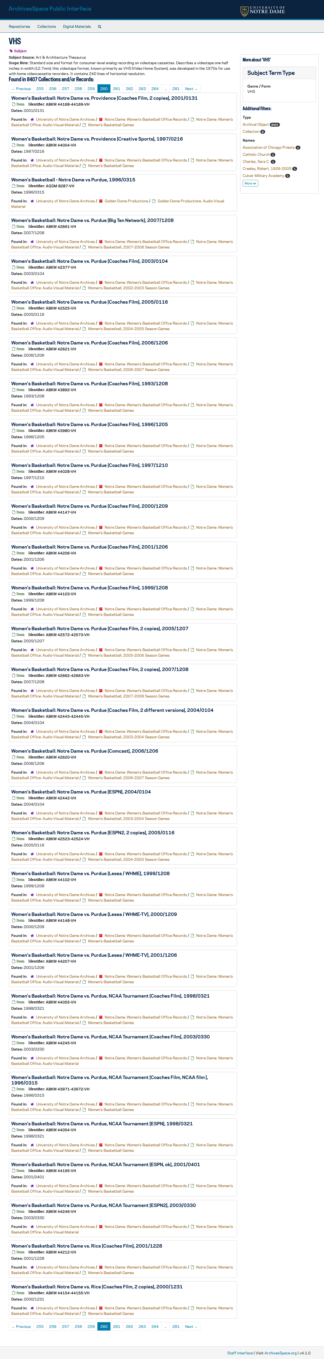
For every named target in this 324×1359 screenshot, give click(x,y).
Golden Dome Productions (126, 200)
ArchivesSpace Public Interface (50, 8)
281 (176, 88)
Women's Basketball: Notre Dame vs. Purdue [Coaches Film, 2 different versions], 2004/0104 (112, 710)
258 (78, 88)
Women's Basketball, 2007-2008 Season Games (129, 246)
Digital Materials (77, 26)
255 (40, 88)
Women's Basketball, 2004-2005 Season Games (129, 328)
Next (191, 88)
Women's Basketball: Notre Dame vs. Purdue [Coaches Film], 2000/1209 (89, 506)
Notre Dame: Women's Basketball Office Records (146, 119)
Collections (46, 26)
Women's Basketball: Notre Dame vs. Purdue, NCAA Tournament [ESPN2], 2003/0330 (103, 1205)
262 (129, 88)
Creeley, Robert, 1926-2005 (267, 168)
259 (91, 88)
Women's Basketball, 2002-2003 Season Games (129, 287)
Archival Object (256, 124)
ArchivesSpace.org (280, 1352)
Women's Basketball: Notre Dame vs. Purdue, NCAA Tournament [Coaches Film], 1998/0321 (110, 995)
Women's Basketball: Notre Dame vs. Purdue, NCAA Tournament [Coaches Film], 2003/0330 (110, 1036)
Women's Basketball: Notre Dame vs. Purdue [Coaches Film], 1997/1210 (89, 465)
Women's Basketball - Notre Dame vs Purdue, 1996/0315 (73, 179)
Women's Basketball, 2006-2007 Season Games (129, 369)
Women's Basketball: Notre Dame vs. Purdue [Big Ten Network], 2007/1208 (92, 220)
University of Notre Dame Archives (65, 119)
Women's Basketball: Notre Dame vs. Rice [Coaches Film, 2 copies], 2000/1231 (97, 1286)
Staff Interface (240, 1352)
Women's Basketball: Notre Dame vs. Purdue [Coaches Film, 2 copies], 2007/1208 (99, 669)
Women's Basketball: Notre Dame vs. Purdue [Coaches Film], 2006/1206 (89, 342)
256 (52, 88)
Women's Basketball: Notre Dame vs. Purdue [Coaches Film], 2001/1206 (89, 546)
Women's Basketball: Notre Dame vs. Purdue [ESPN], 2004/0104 (81, 791)
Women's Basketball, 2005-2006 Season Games (129, 655)
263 (142, 88)
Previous (21, 88)
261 (116, 88)
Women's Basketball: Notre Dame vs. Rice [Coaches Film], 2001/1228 (86, 1245)
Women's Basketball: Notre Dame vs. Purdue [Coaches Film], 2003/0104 (89, 261)
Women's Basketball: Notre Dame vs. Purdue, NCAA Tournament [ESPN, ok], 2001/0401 (105, 1164)
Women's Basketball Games (111, 124)
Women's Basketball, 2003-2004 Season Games (129, 736)
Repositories (19, 26)
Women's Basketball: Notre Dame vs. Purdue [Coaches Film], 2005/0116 (89, 302)
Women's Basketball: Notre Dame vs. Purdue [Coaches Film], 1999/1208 (89, 587)
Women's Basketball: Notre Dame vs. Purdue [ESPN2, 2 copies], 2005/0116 (93, 832)
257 (65, 88)
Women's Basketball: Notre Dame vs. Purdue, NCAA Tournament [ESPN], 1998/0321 (102, 1123)
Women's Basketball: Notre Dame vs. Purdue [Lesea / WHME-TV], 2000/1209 (94, 914)
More (249, 183)
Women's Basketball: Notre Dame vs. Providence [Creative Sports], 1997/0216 (97, 138)
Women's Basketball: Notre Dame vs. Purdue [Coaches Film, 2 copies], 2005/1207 (99, 628)
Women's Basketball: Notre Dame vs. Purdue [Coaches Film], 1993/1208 (89, 383)
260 (104, 88)
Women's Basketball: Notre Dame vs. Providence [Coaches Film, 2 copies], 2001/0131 (104, 98)
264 (155, 88)
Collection (251, 131)
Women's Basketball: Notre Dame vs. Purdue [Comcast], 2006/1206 (84, 751)
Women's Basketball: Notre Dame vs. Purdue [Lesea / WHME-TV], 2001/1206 (94, 955)
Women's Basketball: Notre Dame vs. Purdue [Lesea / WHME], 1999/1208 (90, 873)
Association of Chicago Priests (269, 147)
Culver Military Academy (264, 175)
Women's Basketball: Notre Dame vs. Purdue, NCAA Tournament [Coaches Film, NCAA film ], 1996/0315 (109, 1080)
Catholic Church (256, 154)
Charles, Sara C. (257, 161)
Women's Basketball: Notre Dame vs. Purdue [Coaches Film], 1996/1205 (89, 424)
